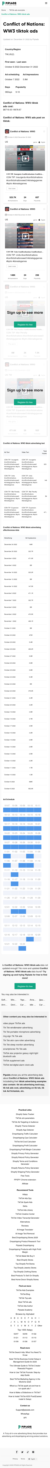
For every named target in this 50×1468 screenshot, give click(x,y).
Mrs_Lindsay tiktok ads (15, 999)
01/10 (34, 1337)
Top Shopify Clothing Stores (25, 1271)
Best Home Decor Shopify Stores (25, 1279)
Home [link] (3, 10)
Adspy (25, 1194)
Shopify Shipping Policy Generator (25, 1171)
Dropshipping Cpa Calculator (25, 1137)
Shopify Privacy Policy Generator (25, 1153)
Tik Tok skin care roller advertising (19, 1040)
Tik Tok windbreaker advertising (18, 1027)
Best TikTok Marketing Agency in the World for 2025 (25, 1380)
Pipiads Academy (25, 1309)
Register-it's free (25, 324)
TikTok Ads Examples (25, 1290)
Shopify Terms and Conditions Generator (25, 1162)
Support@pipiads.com (25, 1409)
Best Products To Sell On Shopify (25, 1275)
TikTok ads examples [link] (17, 10)
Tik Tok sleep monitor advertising (18, 1044)
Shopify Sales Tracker (25, 1114)
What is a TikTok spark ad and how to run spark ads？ (25, 1387)
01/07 (34, 1341)
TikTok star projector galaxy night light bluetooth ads (20, 1055)
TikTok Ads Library (25, 1210)
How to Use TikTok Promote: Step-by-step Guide (25, 1373)
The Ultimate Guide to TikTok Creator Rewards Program (25, 1367)
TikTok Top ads (25, 1298)
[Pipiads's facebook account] (17, 1452)
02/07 (16, 1333)
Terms (23, 1459)
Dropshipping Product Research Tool (25, 1241)
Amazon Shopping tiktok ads (34, 999)
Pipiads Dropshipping (25, 1245)
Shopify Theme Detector (25, 1126)
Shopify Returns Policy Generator (25, 1168)
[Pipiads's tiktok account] (28, 1452)
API (25, 1417)
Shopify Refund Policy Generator (25, 1157)
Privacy (15, 1459)
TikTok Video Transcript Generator (25, 1218)
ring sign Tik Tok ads (12, 1035)
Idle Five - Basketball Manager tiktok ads (34, 1004)
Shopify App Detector (25, 1129)
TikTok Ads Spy (25, 1198)
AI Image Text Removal (25, 1233)
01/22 (34, 1333)
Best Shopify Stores (25, 1259)
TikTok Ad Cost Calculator (25, 1141)
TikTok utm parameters (25, 1118)
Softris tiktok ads (6, 999)
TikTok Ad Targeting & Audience (25, 1122)
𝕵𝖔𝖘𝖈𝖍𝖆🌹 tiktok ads (44, 999)
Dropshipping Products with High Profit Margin (25, 1250)
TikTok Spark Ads (25, 1202)
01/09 (16, 1341)
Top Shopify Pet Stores (25, 1263)
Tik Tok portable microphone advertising (21, 1031)
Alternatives (25, 1221)
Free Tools (25, 1175)
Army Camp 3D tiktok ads (6, 1004)
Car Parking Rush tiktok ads (25, 1004)
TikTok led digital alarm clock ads (18, 1064)
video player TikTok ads (14, 1023)
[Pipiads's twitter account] (22, 1452)
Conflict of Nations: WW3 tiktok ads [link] (15, 14)
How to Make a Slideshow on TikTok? (25, 1392)
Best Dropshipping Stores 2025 (25, 1237)
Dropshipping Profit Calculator (25, 1145)
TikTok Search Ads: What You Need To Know (25, 1353)
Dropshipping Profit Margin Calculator (25, 1149)
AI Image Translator (25, 1229)
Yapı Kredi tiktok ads (25, 999)
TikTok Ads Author (25, 1306)
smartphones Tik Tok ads (15, 1048)
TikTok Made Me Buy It (25, 1256)
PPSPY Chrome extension (25, 1179)
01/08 (25, 1341)
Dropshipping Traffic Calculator (25, 1133)
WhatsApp (25, 1413)
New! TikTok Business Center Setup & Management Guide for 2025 (25, 1360)
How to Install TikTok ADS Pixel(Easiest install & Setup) (25, 1397)
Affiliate (25, 1183)
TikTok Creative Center (25, 1214)
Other (39, 1325)
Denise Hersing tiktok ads (15, 1004)
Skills (25, 1206)
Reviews (25, 1225)
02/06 (25, 1333)
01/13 (25, 1337)
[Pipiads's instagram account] (33, 1452)
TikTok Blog (25, 1294)
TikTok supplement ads (14, 1060)
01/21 (16, 1337)
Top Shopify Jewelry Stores (25, 1267)
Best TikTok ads (25, 1302)
